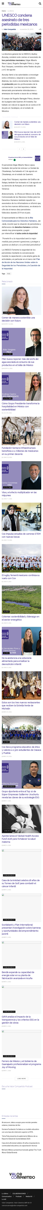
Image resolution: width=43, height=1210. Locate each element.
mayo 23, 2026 (7, 712)
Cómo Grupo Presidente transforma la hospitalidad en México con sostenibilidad (20, 406)
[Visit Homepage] (13, 3)
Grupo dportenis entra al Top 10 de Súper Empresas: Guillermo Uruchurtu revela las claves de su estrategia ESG (20, 794)
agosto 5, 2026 (20, 142)
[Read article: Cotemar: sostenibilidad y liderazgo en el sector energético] (21, 599)
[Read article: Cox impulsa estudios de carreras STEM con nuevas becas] (21, 517)
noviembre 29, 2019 (26, 29)
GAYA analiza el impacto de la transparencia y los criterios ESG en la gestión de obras (20, 1019)
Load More (21, 1078)
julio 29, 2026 (7, 413)
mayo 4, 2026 (7, 845)
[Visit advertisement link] (21, 158)
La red (6, 529)
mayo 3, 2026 (7, 889)
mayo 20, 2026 (7, 756)
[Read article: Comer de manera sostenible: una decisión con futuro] (7, 125)
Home (4, 11)
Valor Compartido (10, 29)
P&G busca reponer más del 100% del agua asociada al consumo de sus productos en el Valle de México (20, 362)
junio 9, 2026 (7, 581)
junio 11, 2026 (7, 499)
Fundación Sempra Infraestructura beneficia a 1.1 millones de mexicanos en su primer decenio (20, 451)
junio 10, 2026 (7, 540)
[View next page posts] (23, 149)
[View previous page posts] (19, 149)
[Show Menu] (3, 3)
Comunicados (9, 312)
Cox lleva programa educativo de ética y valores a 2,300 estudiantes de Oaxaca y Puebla (21, 750)
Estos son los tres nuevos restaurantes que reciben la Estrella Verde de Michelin (21, 705)
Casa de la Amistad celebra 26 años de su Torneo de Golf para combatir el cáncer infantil (21, 883)
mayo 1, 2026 (7, 1070)
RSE (8, 274)
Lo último (11, 11)
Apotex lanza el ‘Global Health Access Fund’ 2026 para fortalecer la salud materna (20, 839)
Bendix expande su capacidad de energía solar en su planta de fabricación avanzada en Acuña (18, 975)
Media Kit (29, 1196)
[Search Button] (40, 3)
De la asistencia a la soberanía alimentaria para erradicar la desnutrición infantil (16, 661)
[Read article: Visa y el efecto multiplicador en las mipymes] (21, 475)
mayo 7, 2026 (7, 801)
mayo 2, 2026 (7, 981)
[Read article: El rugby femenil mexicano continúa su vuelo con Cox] (21, 558)
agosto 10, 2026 (20, 127)
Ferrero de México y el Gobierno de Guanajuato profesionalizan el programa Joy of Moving (21, 1064)
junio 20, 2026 (7, 457)
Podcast (19, 1196)
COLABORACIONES (19, 1193)
